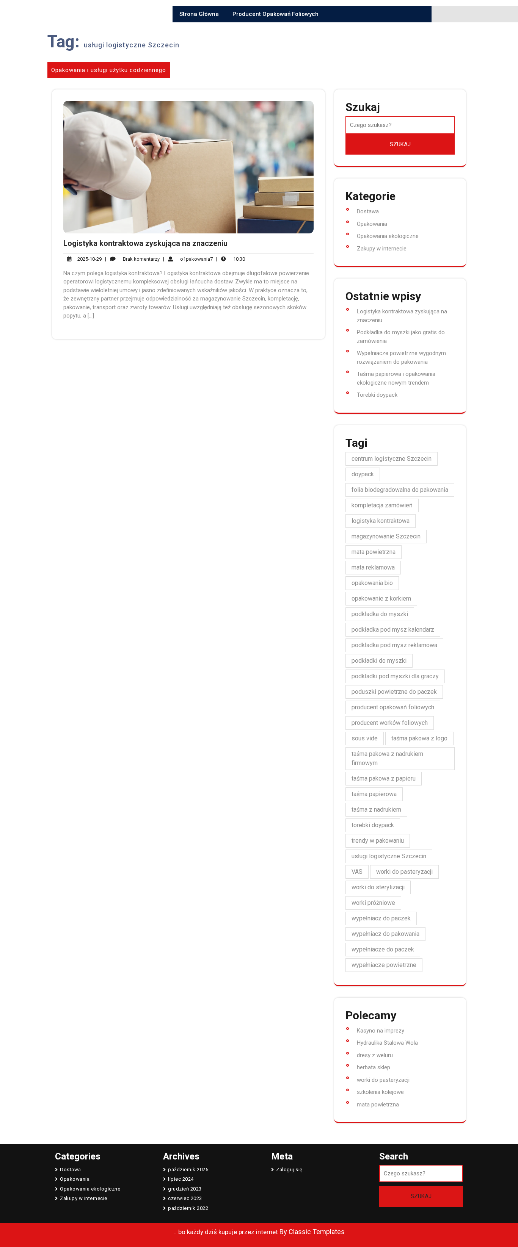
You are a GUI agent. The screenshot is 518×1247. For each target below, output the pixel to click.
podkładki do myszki (379, 660)
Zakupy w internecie (382, 248)
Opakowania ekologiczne (388, 236)
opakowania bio (372, 583)
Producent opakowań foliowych (275, 14)
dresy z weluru (375, 1055)
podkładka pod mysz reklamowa (394, 645)
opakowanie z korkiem (381, 598)
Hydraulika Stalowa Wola (387, 1042)
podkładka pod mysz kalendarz (393, 629)
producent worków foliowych (390, 722)
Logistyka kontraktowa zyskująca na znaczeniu (145, 243)
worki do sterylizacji (378, 887)
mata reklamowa (373, 567)
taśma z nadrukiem (376, 809)
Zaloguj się (289, 1169)
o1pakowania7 (188, 259)
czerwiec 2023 (185, 1198)
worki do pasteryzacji (404, 871)
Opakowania (372, 224)
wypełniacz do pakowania (385, 933)
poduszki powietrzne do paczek (394, 691)
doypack (363, 474)
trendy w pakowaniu (378, 840)
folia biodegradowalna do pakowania (400, 489)
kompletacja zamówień (382, 505)
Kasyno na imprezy (380, 1030)
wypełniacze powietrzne (384, 964)
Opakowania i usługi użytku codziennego (108, 70)
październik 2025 (188, 1169)
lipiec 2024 (181, 1179)
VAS (357, 871)
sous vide (365, 738)
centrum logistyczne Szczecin (392, 458)
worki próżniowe (373, 902)
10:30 (230, 259)
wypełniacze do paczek (383, 949)
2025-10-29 (88, 259)
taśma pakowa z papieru (384, 778)
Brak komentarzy (132, 259)
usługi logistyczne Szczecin (389, 856)
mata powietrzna (374, 551)
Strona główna (199, 14)
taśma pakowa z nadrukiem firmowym (387, 758)
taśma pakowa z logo (419, 738)
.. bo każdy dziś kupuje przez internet (226, 1232)
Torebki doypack (377, 394)
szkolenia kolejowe (380, 1092)
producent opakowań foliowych (393, 707)
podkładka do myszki (380, 614)
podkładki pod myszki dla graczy (395, 676)
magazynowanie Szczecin (386, 536)
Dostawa (368, 211)
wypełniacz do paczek (381, 918)
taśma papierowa (374, 794)
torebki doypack (373, 825)
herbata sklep (373, 1067)
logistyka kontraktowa (381, 520)
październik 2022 (188, 1208)
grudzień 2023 (185, 1189)
